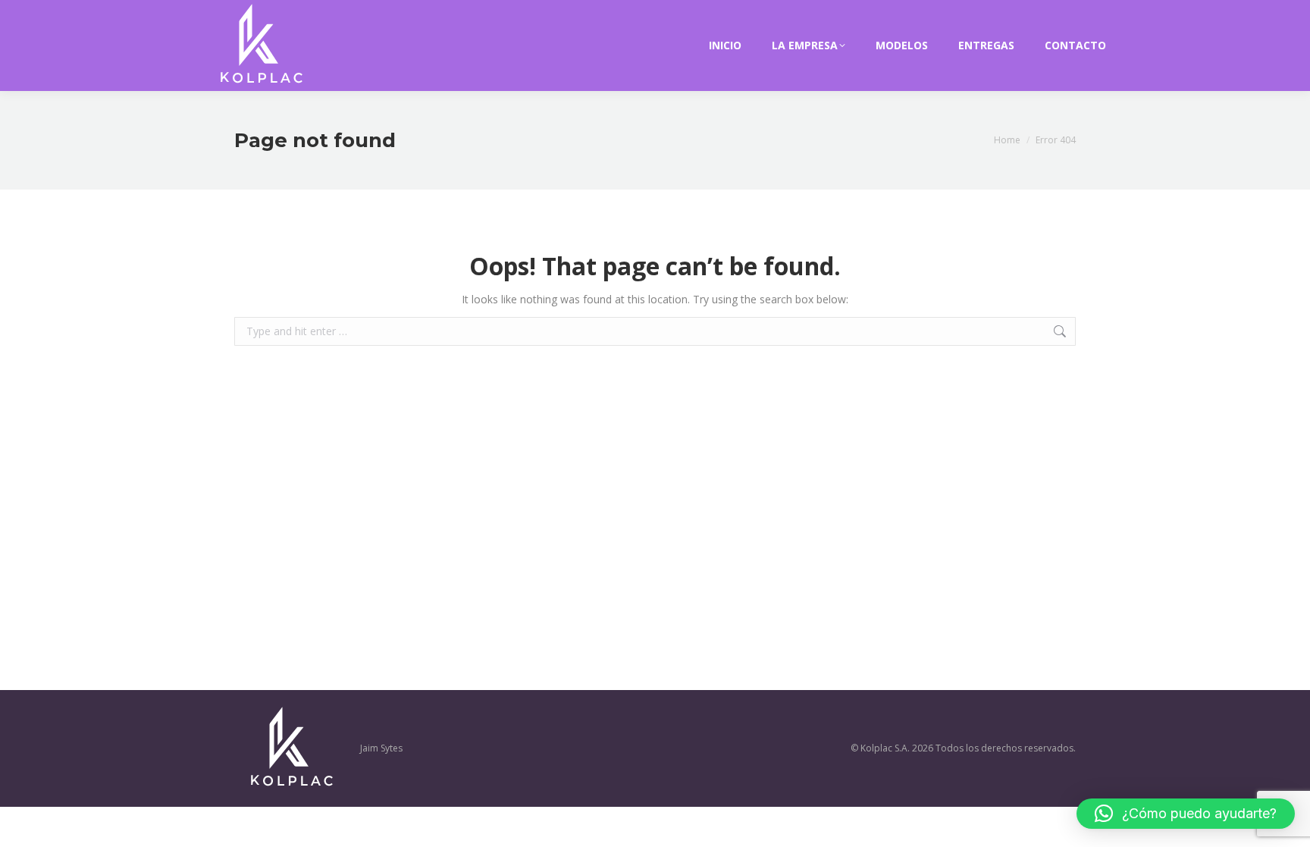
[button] (1186, 813)
